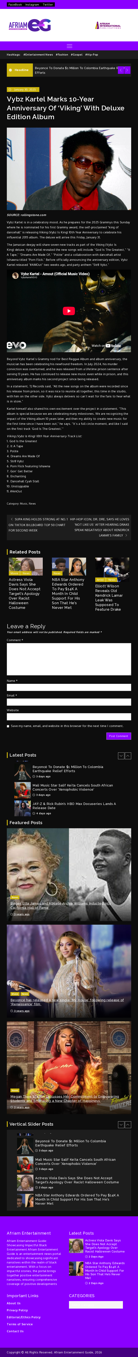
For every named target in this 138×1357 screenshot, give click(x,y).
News (32, 503)
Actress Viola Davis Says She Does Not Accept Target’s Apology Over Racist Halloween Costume (25, 594)
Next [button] (127, 70)
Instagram (32, 4)
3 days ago (43, 776)
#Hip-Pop (91, 54)
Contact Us (15, 1331)
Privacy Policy (17, 1310)
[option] (82, 70)
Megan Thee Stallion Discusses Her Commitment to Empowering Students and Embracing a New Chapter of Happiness (64, 1098)
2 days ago (45, 1187)
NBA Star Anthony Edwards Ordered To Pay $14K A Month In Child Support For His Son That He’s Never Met (68, 594)
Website (13, 710)
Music (23, 503)
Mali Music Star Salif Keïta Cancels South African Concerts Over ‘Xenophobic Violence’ (73, 787)
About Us (14, 1303)
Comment (15, 640)
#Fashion (62, 54)
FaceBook (15, 4)
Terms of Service (20, 1324)
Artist (100, 579)
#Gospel (76, 54)
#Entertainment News (38, 54)
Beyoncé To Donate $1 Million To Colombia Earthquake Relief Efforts (68, 769)
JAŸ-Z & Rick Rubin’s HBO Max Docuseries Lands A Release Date (74, 806)
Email (12, 695)
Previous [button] (121, 70)
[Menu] (69, 45)
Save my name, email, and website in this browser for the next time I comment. (67, 726)
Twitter (48, 4)
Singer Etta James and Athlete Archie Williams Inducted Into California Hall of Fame (60, 905)
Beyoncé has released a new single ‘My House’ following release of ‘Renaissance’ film (67, 1002)
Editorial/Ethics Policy (24, 1317)
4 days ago (43, 813)
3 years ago (21, 914)
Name (12, 681)
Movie (14, 573)
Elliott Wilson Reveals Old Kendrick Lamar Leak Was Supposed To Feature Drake (109, 598)
